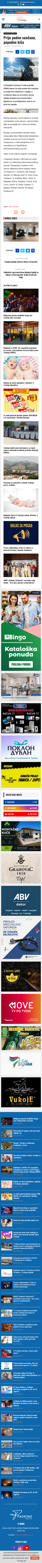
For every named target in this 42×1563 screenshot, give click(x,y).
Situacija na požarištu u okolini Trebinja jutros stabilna (19, 483)
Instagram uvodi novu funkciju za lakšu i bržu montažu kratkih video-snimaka (26, 1234)
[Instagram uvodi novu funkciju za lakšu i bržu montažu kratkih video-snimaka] (6, 1235)
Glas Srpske (13, 206)
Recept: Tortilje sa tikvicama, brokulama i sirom (24, 1144)
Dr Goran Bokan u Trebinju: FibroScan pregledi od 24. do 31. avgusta (25, 1389)
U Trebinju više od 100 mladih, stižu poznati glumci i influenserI (26, 1468)
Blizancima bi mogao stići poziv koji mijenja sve (26, 1131)
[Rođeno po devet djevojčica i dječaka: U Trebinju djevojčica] (6, 1184)
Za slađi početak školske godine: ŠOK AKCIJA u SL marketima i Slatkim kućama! (20, 416)
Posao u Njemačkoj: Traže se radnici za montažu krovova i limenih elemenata (18, 548)
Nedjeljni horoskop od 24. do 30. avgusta (25, 1493)
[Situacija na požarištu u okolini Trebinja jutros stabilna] (6, 1260)
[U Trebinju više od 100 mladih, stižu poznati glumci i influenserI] (6, 1470)
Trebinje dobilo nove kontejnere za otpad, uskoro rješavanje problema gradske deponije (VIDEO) (21, 450)
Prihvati (35, 1558)
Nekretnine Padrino (28, 2)
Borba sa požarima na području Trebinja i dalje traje (24, 1481)
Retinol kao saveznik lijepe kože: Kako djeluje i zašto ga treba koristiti (25, 1339)
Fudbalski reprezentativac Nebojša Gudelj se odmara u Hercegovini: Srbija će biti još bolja (21, 275)
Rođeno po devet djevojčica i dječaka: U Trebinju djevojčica (19, 383)
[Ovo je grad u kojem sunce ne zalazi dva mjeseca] (6, 1444)
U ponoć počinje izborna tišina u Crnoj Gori (21, 261)
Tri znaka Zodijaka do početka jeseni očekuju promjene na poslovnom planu (25, 1313)
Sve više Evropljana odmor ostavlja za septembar (27, 1156)
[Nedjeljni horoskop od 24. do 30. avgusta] (6, 1495)
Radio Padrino (14, 2)
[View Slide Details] (21, 26)
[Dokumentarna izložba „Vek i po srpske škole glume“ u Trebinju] (6, 1366)
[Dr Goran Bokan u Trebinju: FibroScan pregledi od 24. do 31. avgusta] (6, 1389)
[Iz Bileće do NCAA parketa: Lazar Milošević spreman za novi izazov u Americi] (6, 1403)
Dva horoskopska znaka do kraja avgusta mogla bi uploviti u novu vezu (25, 1417)
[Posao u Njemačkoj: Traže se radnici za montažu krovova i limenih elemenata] (6, 1285)
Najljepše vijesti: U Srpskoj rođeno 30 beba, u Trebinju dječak (21, 516)
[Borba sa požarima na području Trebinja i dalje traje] (6, 1482)
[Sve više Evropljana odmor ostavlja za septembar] (6, 1158)
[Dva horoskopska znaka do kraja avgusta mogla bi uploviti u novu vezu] (6, 1418)
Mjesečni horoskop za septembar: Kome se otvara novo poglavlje (25, 1209)
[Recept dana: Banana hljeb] (6, 1432)
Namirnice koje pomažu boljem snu (26, 1220)
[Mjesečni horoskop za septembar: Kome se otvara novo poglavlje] (6, 1210)
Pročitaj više (21, 1561)
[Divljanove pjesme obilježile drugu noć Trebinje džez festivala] (6, 1121)
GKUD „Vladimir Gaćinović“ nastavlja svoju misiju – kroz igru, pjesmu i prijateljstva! (19, 581)
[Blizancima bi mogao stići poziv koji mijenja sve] (6, 1133)
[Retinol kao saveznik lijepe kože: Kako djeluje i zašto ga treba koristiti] (6, 1339)
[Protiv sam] (23, 213)
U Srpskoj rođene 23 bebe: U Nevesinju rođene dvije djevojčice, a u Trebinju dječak (26, 1375)
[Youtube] (26, 1547)
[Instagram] (20, 1547)
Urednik (8, 46)
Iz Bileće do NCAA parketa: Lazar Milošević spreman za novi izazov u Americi (26, 1403)
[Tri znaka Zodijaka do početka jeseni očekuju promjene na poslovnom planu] (6, 1313)
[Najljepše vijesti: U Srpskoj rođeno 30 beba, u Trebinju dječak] (6, 1273)
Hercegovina (7, 33)
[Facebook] (14, 1547)
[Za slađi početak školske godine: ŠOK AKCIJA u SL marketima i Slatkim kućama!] (6, 1196)
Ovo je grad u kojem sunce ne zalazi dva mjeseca (26, 1442)
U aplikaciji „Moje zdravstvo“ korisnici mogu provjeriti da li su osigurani (25, 1455)
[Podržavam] (16, 213)
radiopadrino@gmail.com (24, 1535)
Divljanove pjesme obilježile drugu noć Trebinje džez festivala (18, 316)
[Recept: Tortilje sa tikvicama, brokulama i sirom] (6, 1145)
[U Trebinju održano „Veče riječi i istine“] (6, 1353)
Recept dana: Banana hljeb (23, 1429)
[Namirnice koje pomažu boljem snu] (6, 1223)
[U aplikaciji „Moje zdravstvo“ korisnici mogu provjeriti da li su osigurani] (6, 1456)
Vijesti (14, 33)
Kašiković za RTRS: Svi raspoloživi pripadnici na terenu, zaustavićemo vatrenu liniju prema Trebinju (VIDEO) (21, 350)
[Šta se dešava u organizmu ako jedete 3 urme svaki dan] (6, 1327)
